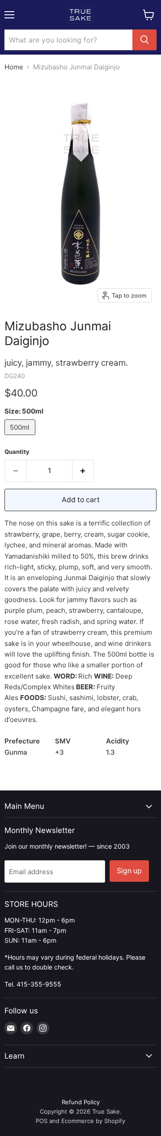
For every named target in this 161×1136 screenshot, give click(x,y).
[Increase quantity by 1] (83, 471)
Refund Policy (81, 1102)
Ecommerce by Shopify (93, 1120)
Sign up (129, 871)
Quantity (17, 451)
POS (41, 1120)
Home (13, 67)
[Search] (144, 40)
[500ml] (21, 437)
